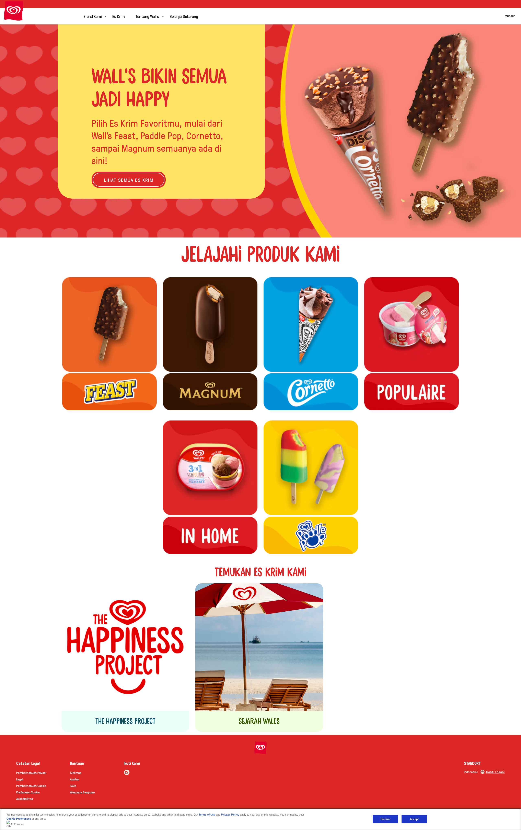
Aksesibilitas (24, 798)
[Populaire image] (411, 324)
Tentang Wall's (147, 16)
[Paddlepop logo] (311, 467)
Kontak (74, 779)
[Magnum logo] (210, 391)
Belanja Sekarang (184, 16)
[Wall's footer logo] (260, 748)
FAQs (73, 785)
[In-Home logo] (210, 535)
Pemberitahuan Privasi (31, 772)
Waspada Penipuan (82, 792)
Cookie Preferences (19, 818)
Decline (385, 818)
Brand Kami (92, 16)
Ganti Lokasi (495, 772)
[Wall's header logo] (13, 11)
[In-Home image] (210, 467)
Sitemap (75, 772)
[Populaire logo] (411, 391)
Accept (414, 818)
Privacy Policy (230, 814)
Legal (19, 779)
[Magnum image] (210, 324)
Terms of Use (207, 814)
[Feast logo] (109, 391)
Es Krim (118, 16)
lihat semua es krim (135, 179)
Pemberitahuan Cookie (31, 785)
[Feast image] (109, 324)
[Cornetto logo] (311, 324)
